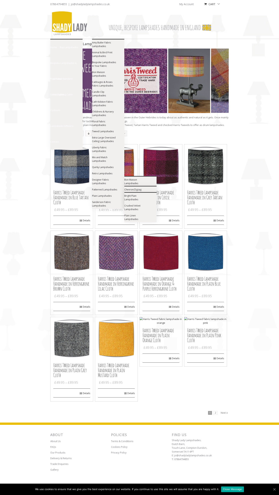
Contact (54, 141)
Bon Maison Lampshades (99, 74)
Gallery (54, 469)
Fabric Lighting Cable (61, 94)
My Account (186, 4)
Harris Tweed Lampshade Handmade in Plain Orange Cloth (158, 335)
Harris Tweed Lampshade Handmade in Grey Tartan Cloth (204, 197)
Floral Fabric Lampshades (99, 123)
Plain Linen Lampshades (131, 217)
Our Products (57, 452)
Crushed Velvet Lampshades (132, 207)
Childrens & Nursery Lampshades (103, 113)
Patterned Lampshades (104, 189)
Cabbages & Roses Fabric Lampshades (102, 83)
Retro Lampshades (102, 173)
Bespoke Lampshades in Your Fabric (63, 66)
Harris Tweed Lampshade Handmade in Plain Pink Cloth (204, 335)
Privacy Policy (119, 452)
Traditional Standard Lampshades (61, 82)
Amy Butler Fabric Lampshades (101, 44)
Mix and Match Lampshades (99, 159)
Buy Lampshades (69, 47)
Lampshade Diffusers (61, 126)
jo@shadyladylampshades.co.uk (90, 4)
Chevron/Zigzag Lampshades (132, 191)
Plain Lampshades (102, 195)
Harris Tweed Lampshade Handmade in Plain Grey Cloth (70, 370)
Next (223, 412)
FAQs (53, 447)
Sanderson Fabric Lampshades (101, 203)
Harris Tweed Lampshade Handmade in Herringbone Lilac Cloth (116, 284)
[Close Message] (274, 489)
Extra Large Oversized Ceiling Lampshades (104, 139)
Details (86, 220)
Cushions (55, 110)
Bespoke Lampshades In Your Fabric (104, 64)
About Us (55, 441)
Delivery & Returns (61, 458)
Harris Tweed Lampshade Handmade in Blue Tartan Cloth (70, 197)
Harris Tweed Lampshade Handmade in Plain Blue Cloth (204, 284)
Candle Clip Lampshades (99, 93)
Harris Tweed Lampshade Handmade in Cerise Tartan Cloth (158, 197)
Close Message (232, 489)
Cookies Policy (119, 447)
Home (53, 47)
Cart (212, 4)
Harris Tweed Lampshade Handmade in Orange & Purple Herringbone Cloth (160, 284)
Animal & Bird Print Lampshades (102, 54)
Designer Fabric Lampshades (100, 181)
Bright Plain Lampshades (131, 197)
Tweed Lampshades (103, 131)
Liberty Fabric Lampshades (99, 149)
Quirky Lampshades (102, 167)
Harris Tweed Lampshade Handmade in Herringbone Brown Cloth (71, 284)
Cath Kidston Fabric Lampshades (102, 103)
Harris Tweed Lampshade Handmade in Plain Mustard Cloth (113, 370)
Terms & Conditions (122, 441)
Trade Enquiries (59, 464)
